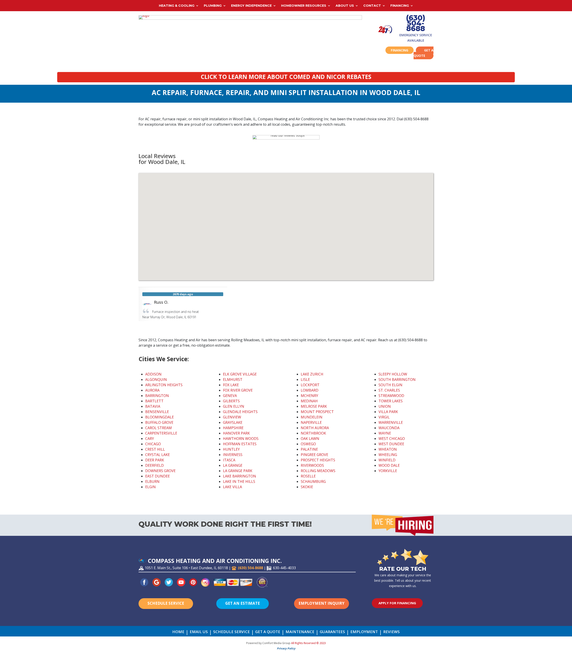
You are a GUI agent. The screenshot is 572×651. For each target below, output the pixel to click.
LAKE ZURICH (312, 374)
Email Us (199, 632)
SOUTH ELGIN (390, 384)
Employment (364, 632)
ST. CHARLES (389, 390)
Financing (399, 6)
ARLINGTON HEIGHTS (164, 384)
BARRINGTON (157, 395)
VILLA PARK (388, 411)
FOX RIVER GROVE (238, 390)
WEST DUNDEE (391, 443)
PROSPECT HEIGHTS (318, 460)
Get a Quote (423, 53)
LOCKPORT (310, 384)
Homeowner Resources (303, 6)
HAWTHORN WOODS (241, 438)
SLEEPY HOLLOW (393, 374)
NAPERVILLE (311, 422)
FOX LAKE (231, 384)
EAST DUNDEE (157, 476)
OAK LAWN (310, 438)
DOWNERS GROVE (160, 470)
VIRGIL (384, 417)
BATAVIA (152, 406)
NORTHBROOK (313, 433)
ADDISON (153, 374)
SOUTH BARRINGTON (397, 379)
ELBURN (152, 481)
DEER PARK (154, 460)
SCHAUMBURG (313, 481)
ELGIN (150, 486)
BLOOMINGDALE (159, 417)
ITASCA (229, 460)
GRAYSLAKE (232, 422)
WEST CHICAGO (392, 438)
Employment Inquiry (322, 603)
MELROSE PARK (314, 406)
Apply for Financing (397, 603)
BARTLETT (154, 401)
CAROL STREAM (158, 427)
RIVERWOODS (312, 465)
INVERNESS (232, 454)
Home (178, 632)
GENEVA (230, 395)
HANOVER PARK (236, 433)
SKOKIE (307, 486)
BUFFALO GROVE (159, 422)
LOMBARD (309, 390)
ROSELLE (308, 476)
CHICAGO (153, 443)
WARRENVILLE (391, 422)
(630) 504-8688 (415, 23)
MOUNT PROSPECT (317, 411)
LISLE (305, 379)
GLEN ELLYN (233, 406)
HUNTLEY (231, 449)
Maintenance (300, 632)
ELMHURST (232, 379)
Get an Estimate (242, 603)
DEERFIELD (154, 465)
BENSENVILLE (157, 411)
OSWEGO (308, 443)
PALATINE (309, 449)
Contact (372, 6)
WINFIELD (387, 460)
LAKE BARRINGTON (239, 476)
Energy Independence (251, 6)
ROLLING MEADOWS (318, 470)
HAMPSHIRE (233, 427)
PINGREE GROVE (314, 454)
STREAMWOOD (391, 395)
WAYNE (385, 433)
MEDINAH (309, 401)
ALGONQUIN (156, 379)
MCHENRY (309, 395)
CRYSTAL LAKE (157, 454)
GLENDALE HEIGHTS (240, 411)
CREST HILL (155, 449)
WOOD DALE (389, 465)
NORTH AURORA (315, 427)
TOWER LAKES (391, 401)
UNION (385, 406)
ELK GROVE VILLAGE (240, 374)
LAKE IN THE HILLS (239, 481)
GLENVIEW (232, 417)
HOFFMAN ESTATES (240, 443)
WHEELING (388, 454)
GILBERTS (231, 401)
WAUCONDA (389, 427)
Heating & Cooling (176, 6)
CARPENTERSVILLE (161, 433)
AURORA (152, 390)
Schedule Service (165, 603)
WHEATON (388, 449)
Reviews (391, 632)
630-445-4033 (284, 567)
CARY (149, 438)
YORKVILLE (388, 470)
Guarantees (332, 632)
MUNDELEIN (311, 417)
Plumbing (213, 6)
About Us (345, 6)
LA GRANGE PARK (237, 470)
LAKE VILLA (232, 486)
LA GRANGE (232, 465)
